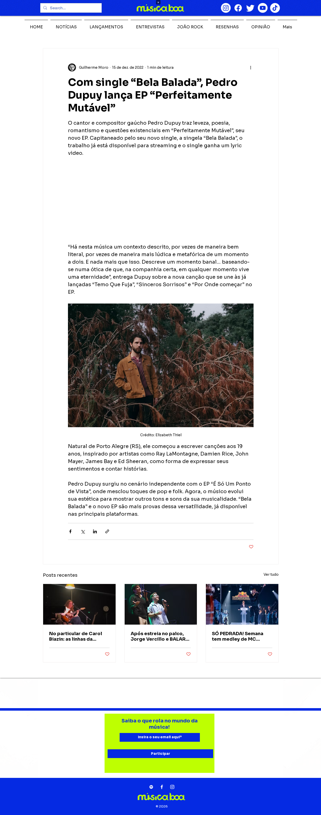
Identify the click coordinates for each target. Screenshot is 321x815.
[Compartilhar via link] (107, 531)
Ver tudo (271, 574)
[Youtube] (263, 8)
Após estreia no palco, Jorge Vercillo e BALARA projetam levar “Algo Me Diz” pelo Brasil (160, 636)
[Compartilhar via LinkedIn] (95, 531)
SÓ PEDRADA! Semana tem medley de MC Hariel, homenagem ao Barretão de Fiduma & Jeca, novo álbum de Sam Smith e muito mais (242, 636)
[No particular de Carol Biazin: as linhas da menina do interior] (79, 604)
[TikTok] (275, 8)
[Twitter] (250, 8)
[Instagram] (226, 8)
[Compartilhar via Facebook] (70, 531)
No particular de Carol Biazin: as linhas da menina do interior (75, 636)
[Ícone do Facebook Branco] (162, 787)
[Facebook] (238, 8)
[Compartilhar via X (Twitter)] (82, 531)
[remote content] (161, 200)
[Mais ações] (251, 67)
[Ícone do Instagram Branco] (172, 787)
